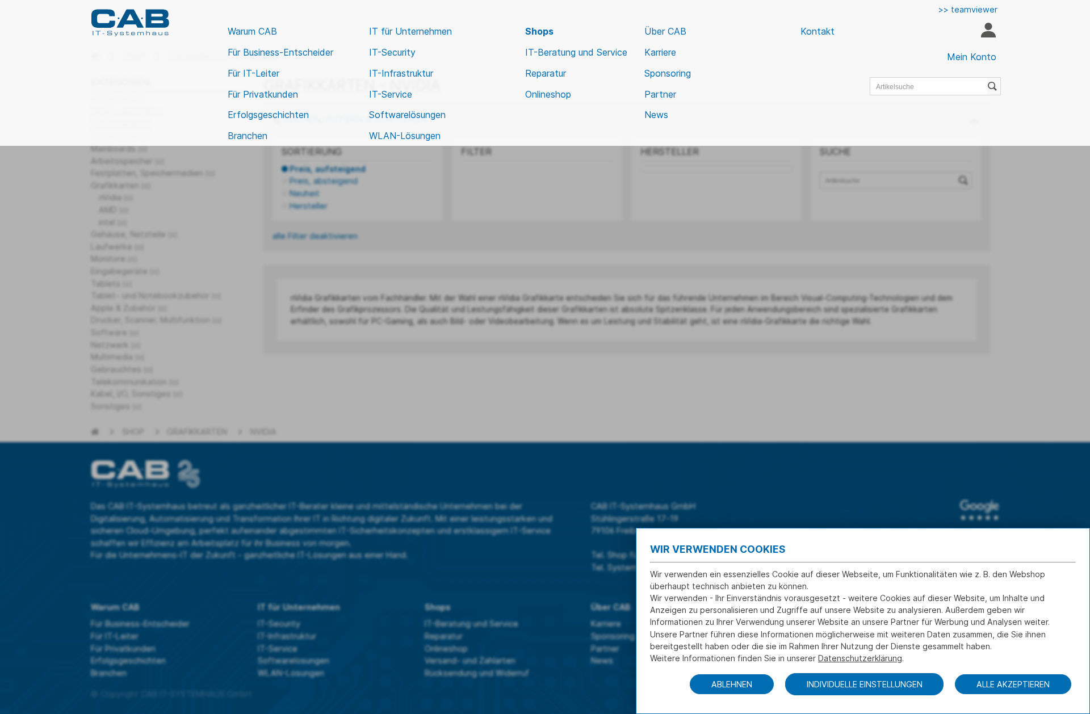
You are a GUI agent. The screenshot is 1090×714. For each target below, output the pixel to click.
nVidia (263, 431)
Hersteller (309, 206)
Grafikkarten (197, 431)
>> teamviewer (967, 9)
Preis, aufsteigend (328, 169)
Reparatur (545, 73)
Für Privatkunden (263, 94)
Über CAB (665, 31)
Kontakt (817, 31)
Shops (539, 31)
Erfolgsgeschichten (268, 114)
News (656, 114)
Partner (660, 94)
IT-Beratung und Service (576, 52)
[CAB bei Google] (979, 510)
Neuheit (305, 193)
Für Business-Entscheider (280, 52)
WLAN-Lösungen (405, 135)
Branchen (247, 135)
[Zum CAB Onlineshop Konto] (988, 31)
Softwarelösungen (407, 114)
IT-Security (392, 52)
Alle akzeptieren (1013, 684)
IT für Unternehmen (410, 31)
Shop (133, 431)
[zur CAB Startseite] (130, 22)
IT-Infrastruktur (401, 73)
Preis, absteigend (324, 181)
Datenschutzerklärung (860, 658)
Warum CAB (252, 31)
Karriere (660, 52)
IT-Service (390, 94)
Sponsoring (667, 73)
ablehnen (731, 684)
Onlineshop (548, 94)
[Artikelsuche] (994, 86)
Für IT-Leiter (253, 73)
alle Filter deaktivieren (315, 236)
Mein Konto (971, 56)
